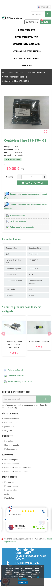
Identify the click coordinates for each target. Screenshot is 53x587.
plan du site (9, 426)
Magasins (8, 430)
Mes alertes (9, 498)
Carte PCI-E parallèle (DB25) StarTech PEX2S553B (14, 344)
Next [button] (50, 334)
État (5, 152)
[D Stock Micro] (12, 18)
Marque (7, 147)
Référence (8, 150)
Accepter (22, 582)
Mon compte (9, 482)
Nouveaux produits (11, 445)
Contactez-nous (10, 423)
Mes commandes (11, 486)
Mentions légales (11, 460)
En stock (7, 155)
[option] (14, 337)
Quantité (9, 177)
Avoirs (6, 494)
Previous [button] (3, 334)
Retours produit (10, 490)
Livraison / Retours (11, 419)
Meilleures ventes (11, 449)
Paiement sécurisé (11, 464)
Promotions (9, 441)
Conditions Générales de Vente (16, 471)
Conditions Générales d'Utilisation (17, 467)
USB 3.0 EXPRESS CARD (39, 342)
